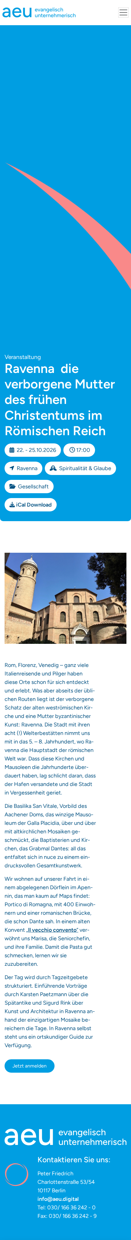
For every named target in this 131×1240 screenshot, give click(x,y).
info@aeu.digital (58, 1199)
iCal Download (34, 504)
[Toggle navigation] (123, 12)
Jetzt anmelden (29, 1066)
